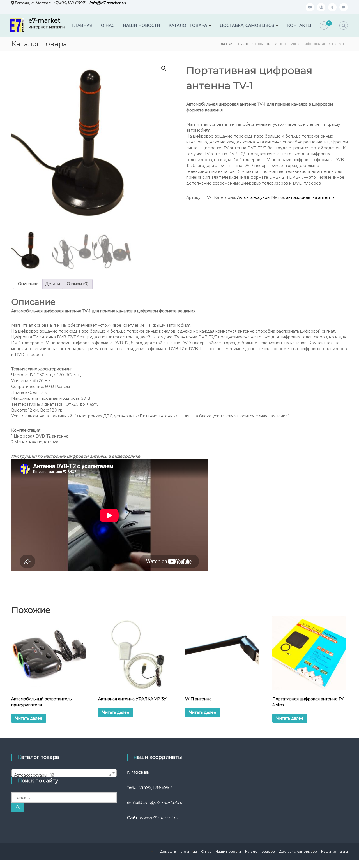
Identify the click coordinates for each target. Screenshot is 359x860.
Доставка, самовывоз (298, 851)
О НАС (107, 25)
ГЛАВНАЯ (82, 25)
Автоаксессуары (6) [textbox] (62, 775)
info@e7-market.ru (107, 2)
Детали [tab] (52, 283)
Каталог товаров (260, 851)
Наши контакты (334, 851)
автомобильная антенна (310, 197)
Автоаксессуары (256, 43)
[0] (323, 25)
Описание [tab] (28, 283)
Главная (226, 43)
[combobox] (64, 773)
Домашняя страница (178, 851)
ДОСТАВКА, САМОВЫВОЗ (247, 25)
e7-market (44, 20)
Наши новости (228, 851)
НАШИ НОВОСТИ (141, 25)
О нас (206, 851)
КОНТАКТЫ (299, 25)
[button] (164, 68)
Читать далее (28, 718)
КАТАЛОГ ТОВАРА (188, 25)
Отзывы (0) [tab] (77, 283)
